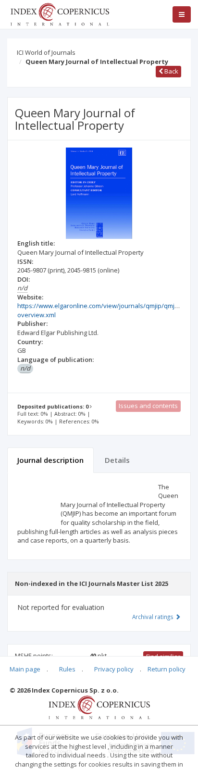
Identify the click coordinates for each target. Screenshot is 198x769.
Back (170, 71)
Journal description (50, 460)
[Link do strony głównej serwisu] (59, 13)
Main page (25, 669)
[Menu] (182, 14)
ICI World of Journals (46, 52)
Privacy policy (114, 669)
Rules (67, 669)
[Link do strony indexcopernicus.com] (99, 706)
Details (117, 460)
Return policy (167, 669)
